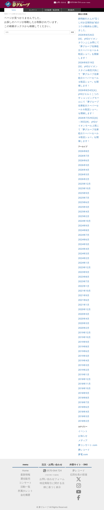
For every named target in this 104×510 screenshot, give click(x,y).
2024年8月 (83, 230)
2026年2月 (83, 179)
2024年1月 (83, 262)
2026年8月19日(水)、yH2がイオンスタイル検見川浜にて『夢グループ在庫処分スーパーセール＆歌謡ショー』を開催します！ (88, 74)
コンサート (33, 10)
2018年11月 (84, 383)
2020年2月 (83, 328)
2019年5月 (83, 356)
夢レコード (84, 449)
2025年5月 (83, 207)
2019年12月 (84, 332)
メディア (83, 440)
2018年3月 (83, 416)
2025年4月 (83, 211)
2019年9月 (83, 342)
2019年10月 (84, 337)
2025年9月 (83, 193)
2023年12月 (84, 267)
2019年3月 (83, 365)
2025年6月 (83, 202)
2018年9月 (83, 393)
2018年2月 (83, 421)
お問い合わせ (61, 2)
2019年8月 (83, 346)
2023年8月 (83, 276)
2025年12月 (84, 183)
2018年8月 (83, 397)
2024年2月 (83, 258)
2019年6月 (83, 351)
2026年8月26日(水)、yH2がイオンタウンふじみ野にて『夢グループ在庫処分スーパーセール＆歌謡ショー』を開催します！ (88, 46)
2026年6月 (83, 160)
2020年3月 (83, 323)
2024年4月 (83, 249)
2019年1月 (83, 374)
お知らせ (82, 436)
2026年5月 (83, 165)
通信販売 (71, 10)
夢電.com (83, 454)
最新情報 (25, 474)
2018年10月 (84, 388)
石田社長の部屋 (78, 474)
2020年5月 (83, 314)
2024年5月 (83, 244)
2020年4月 (83, 318)
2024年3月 (83, 253)
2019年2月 (83, 369)
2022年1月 (83, 286)
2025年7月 (83, 197)
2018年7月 (83, 402)
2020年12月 (84, 309)
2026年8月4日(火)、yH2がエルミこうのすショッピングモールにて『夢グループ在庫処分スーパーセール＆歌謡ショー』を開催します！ (88, 102)
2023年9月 (83, 272)
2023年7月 (83, 281)
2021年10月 (84, 290)
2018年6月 (83, 407)
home (14, 10)
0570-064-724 (80, 2)
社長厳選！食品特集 (52, 10)
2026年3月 (83, 174)
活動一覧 (25, 486)
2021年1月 (83, 304)
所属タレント (25, 490)
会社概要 (25, 494)
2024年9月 (83, 225)
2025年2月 (83, 216)
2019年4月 (83, 360)
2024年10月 (84, 221)
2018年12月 (84, 379)
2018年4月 (83, 411)
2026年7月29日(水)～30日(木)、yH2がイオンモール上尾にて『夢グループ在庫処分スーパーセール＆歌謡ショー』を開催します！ (88, 129)
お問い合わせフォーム (52, 479)
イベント (83, 431)
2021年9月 (83, 295)
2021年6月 (83, 300)
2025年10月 (84, 188)
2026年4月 (83, 169)
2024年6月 (83, 239)
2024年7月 (83, 235)
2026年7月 (83, 155)
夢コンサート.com (87, 445)
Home (25, 470)
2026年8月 (83, 151)
